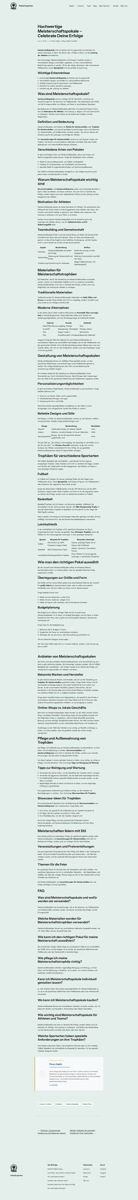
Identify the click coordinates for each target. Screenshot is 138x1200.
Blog (63, 41)
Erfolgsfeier (58, 1104)
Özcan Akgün (56, 41)
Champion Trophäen (45, 1104)
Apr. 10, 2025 (42, 41)
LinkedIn (54, 1085)
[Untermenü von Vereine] (84, 5)
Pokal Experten (26, 6)
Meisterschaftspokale (72, 1104)
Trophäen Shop (87, 1104)
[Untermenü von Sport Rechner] (110, 5)
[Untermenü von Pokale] (74, 5)
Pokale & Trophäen (71, 41)
